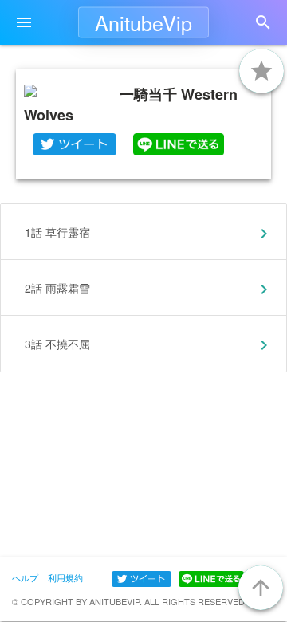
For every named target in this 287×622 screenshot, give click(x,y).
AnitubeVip (143, 22)
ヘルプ (25, 577)
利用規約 (65, 577)
